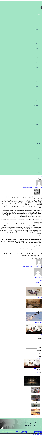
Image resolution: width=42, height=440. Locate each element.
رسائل (39, 133)
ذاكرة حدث (36, 48)
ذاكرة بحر (37, 62)
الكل (37, 57)
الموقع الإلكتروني (39, 350)
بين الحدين (37, 431)
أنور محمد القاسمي (38, 277)
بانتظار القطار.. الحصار (38, 322)
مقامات (37, 100)
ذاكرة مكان (36, 29)
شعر (16, 432)
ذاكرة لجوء (36, 86)
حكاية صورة (38, 138)
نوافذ (6, 432)
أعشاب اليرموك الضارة (38, 334)
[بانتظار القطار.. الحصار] (34, 320)
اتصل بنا (39, 152)
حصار (37, 114)
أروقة (39, 95)
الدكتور (40, 309)
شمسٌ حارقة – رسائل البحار (36, 415)
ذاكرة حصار (36, 43)
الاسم (41, 347)
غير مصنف (11, 432)
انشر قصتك (38, 143)
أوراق (40, 431)
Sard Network (39, 433)
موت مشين (40, 297)
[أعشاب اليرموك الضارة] (34, 333)
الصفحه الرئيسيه (38, 19)
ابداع (38, 431)
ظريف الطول (36, 119)
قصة (9, 432)
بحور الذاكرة (38, 407)
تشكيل (35, 431)
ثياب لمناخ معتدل (36, 105)
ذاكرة (39, 24)
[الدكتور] (34, 308)
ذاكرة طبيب (36, 81)
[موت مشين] (34, 295)
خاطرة (21, 431)
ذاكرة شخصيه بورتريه (35, 38)
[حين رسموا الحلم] (35, 393)
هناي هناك (37, 124)
